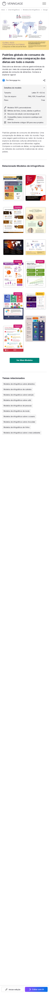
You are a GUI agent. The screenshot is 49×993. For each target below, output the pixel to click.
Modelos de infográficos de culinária (17, 389)
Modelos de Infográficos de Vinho (17, 427)
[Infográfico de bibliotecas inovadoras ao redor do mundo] (13, 274)
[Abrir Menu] (44, 3)
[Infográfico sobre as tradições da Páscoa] (36, 220)
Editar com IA (38, 989)
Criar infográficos (14, 10)
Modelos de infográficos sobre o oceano (19, 416)
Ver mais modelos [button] (24, 360)
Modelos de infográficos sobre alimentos (19, 384)
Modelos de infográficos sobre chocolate (19, 422)
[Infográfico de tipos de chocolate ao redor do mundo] (13, 220)
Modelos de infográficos (31, 10)
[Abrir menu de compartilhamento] (44, 80)
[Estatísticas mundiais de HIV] (36, 188)
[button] (12, 989)
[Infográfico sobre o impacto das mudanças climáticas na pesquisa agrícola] (36, 274)
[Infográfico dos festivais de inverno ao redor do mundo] (13, 188)
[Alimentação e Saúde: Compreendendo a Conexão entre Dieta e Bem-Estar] (13, 306)
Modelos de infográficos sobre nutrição (19, 395)
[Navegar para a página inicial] (12, 4)
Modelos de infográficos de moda (16, 411)
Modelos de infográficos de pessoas (18, 406)
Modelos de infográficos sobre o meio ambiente (22, 433)
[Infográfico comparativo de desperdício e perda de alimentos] (36, 328)
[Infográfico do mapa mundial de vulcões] (13, 247)
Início (3, 10)
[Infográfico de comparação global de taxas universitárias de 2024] (36, 301)
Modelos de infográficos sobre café (17, 400)
